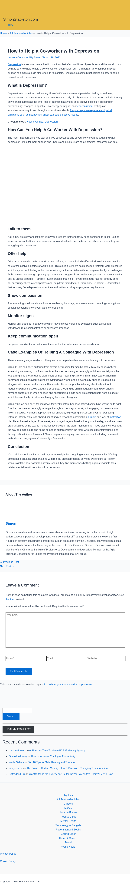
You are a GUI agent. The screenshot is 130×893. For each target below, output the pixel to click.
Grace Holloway (18, 756)
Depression (14, 64)
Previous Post (9, 561)
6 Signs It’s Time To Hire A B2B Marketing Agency (57, 750)
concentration (85, 106)
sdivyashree (16, 768)
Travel (68, 842)
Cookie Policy (8, 861)
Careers (68, 803)
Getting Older (68, 833)
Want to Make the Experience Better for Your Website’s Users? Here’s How (71, 774)
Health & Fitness (68, 812)
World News (68, 846)
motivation (115, 417)
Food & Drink (68, 816)
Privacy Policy (8, 853)
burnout (92, 417)
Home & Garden (68, 838)
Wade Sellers (16, 762)
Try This (68, 795)
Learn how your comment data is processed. (69, 684)
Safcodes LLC (17, 774)
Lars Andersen (17, 750)
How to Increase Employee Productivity (53, 756)
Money (68, 807)
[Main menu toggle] (10, 26)
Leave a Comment (18, 57)
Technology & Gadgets (68, 825)
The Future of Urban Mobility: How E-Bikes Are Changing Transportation (67, 768)
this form (10, 599)
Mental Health (68, 821)
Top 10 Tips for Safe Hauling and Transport (52, 762)
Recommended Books (68, 829)
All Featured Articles (68, 799)
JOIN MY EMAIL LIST (18, 729)
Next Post (7, 566)
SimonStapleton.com (20, 19)
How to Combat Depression (42, 121)
